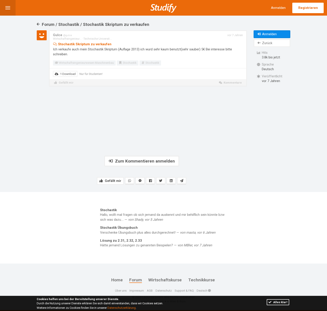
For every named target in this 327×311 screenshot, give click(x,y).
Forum (135, 279)
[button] (8, 8)
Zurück (266, 43)
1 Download (67, 74)
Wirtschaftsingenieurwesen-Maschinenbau (86, 62)
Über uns (121, 290)
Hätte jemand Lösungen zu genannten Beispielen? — (156, 243)
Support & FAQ (184, 290)
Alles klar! (279, 302)
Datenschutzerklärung (121, 307)
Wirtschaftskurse (165, 279)
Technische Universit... (97, 38)
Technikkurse (201, 279)
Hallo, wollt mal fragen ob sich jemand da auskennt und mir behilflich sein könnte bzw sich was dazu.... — (162, 215)
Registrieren (308, 8)
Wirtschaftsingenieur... (67, 38)
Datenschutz (163, 290)
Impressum (136, 290)
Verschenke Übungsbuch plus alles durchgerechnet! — (157, 230)
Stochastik (129, 62)
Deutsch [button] (202, 290)
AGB (150, 290)
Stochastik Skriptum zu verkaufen (84, 44)
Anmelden (278, 8)
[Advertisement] (142, 121)
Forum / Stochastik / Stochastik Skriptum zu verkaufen (95, 24)
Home (117, 279)
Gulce (62, 35)
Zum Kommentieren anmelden (144, 161)
